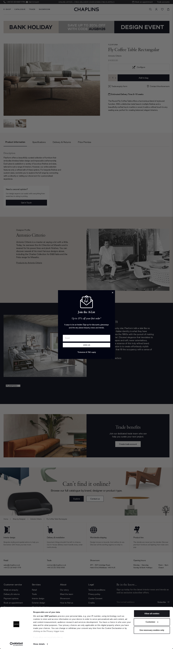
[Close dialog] (112, 292)
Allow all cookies (151, 613)
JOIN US (86, 345)
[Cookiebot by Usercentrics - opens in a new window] (16, 644)
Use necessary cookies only (152, 630)
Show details (39, 644)
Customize (150, 622)
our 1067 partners (49, 616)
